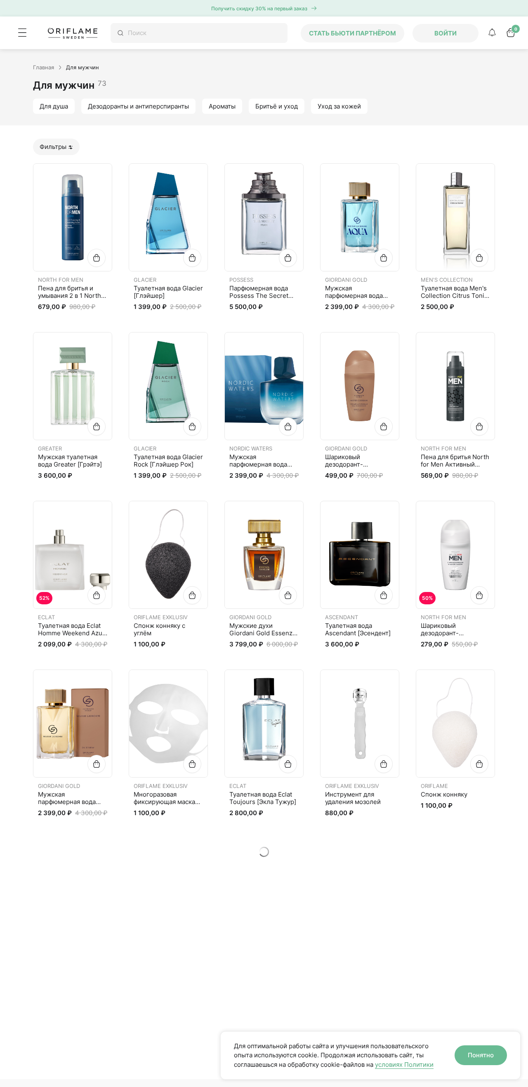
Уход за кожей (339, 106)
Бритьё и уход (276, 106)
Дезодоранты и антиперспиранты (138, 106)
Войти (445, 33)
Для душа (54, 106)
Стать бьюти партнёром (352, 33)
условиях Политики (404, 1064)
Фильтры (53, 147)
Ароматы (222, 106)
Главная (43, 67)
